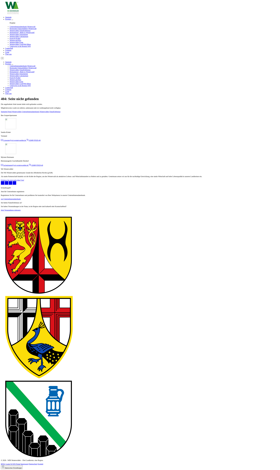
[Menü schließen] (2, 58)
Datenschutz (33, 464)
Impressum (24, 464)
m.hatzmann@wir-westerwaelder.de (16, 165)
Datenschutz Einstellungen (13, 468)
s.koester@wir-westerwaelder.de (14, 140)
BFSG (3, 464)
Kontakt (40, 464)
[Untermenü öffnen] (12, 19)
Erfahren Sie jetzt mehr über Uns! (12, 180)
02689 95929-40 (35, 140)
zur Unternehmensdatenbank (11, 199)
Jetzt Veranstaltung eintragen (11, 210)
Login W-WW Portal (13, 464)
